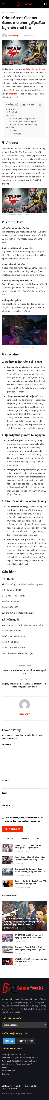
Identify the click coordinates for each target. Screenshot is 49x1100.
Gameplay (11, 115)
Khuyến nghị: (16, 134)
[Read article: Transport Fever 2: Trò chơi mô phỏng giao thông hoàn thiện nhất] (7, 949)
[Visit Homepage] (24, 4)
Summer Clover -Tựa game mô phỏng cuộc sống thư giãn (28, 846)
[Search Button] (45, 4)
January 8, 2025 (28, 35)
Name (5, 780)
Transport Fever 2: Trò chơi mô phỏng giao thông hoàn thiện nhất (30, 948)
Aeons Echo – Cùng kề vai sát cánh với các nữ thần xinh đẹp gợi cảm (30, 858)
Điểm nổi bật (12, 112)
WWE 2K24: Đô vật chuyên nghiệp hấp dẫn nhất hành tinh (31, 960)
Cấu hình (10, 127)
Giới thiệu (11, 109)
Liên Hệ (18, 1086)
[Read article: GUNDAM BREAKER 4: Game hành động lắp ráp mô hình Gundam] (7, 937)
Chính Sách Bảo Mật (9, 1089)
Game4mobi (26, 1094)
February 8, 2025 (12, 928)
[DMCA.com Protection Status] (19, 1040)
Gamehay (14, 35)
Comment (7, 744)
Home (4, 12)
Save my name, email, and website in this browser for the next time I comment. (24, 819)
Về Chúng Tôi (7, 1086)
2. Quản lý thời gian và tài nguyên (24, 121)
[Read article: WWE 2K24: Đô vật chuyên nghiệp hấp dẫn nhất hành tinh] (7, 961)
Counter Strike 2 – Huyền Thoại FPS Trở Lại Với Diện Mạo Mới (30, 882)
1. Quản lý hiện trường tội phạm (23, 118)
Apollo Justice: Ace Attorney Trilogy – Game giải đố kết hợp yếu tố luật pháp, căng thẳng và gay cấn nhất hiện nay (24, 921)
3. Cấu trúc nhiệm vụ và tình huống (24, 124)
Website (6, 805)
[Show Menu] (3, 4)
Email (5, 793)
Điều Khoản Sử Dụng (32, 1086)
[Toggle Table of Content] (39, 105)
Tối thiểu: (15, 131)
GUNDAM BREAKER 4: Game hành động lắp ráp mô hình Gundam (29, 936)
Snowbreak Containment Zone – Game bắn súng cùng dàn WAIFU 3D (30, 870)
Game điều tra (13, 12)
